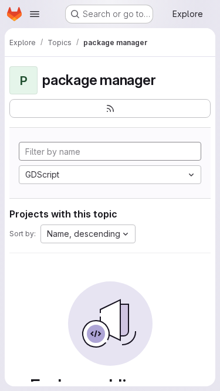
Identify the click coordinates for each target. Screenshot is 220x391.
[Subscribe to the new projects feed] (110, 108)
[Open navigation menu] (34, 14)
